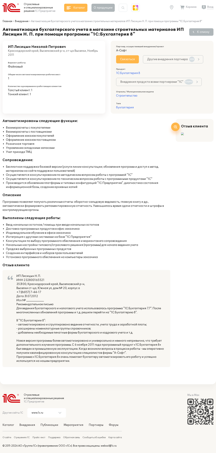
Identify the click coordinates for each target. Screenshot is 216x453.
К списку (203, 32)
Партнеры (96, 425)
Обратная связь (71, 437)
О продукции (103, 7)
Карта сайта (115, 437)
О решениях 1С (22, 437)
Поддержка (54, 437)
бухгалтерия (125, 107)
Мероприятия (73, 425)
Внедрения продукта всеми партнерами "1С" (156, 82)
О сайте (7, 437)
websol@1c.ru (109, 445)
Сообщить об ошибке (94, 437)
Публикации (49, 425)
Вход (210, 7)
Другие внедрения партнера (170, 59)
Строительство (126, 95)
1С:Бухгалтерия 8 (128, 73)
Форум (113, 425)
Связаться (127, 59)
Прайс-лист (38, 437)
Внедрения (21, 21)
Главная (7, 21)
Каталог (8, 425)
